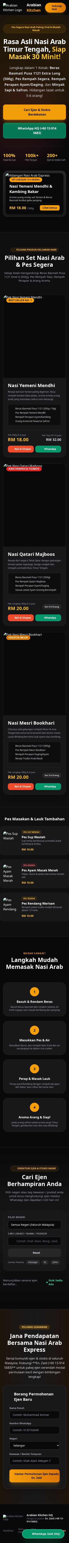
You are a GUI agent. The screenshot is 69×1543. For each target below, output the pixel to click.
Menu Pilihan (21, 1531)
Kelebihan (8, 1530)
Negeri (13, 1438)
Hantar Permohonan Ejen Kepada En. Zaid (37, 1476)
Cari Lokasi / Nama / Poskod (27, 1233)
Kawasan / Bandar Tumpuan (25, 1454)
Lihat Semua (50, 207)
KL (45, 1262)
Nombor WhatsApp (20, 1423)
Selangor (33, 1262)
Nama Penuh (16, 1408)
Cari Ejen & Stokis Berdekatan (37, 112)
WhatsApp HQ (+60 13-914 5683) (37, 130)
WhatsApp (50, 449)
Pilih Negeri (16, 1217)
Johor (55, 1262)
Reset (36, 1252)
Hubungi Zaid (57, 7)
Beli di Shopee (23, 449)
